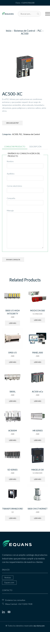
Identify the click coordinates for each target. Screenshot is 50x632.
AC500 (24, 33)
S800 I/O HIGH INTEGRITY (12, 312)
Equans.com (9, 582)
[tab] (14, 146)
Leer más (12, 323)
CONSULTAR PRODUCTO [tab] (14, 146)
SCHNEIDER (37, 314)
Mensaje (10, 210)
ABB (12, 317)
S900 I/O (12, 352)
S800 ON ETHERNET (38, 508)
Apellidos (10, 174)
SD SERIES (13, 469)
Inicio (8, 30)
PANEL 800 (37, 352)
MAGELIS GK (37, 469)
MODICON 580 (37, 310)
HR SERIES (37, 430)
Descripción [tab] (35, 146)
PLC (40, 30)
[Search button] (38, 14)
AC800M (12, 430)
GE (12, 512)
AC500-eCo (37, 391)
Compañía (11, 198)
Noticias (7, 577)
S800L (13, 391)
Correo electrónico (14, 186)
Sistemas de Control (24, 30)
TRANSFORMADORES (12, 508)
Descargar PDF (12, 123)
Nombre (10, 161)
